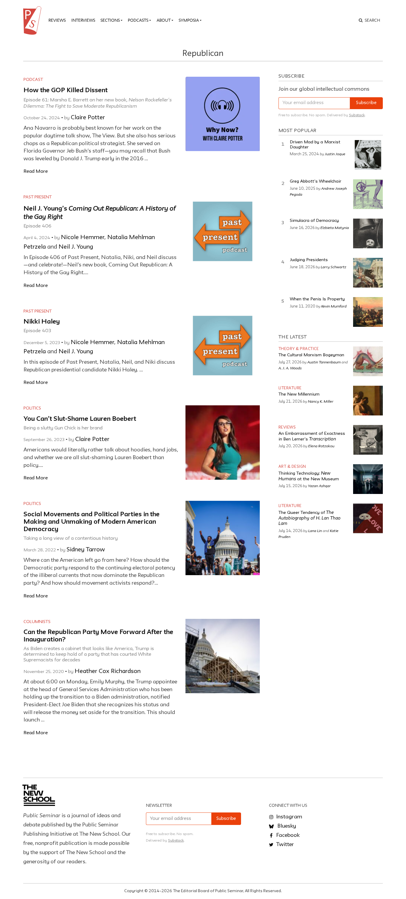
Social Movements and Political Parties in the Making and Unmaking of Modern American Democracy (91, 522)
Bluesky (286, 826)
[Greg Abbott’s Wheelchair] (368, 194)
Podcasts (138, 20)
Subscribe (366, 103)
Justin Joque (335, 154)
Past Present (37, 197)
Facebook (287, 835)
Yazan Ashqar (319, 486)
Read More (35, 171)
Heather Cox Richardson (108, 671)
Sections (110, 20)
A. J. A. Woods (290, 368)
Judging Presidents (309, 260)
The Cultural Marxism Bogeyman (311, 355)
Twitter (284, 844)
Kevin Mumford (334, 306)
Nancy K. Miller (320, 401)
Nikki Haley (41, 322)
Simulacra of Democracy (314, 221)
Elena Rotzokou (321, 446)
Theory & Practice (298, 349)
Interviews (83, 20)
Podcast (33, 79)
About (164, 20)
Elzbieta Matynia (334, 227)
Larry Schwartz (333, 267)
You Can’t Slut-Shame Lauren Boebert (79, 419)
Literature (290, 388)
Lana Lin (315, 530)
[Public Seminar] (33, 20)
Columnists (37, 622)
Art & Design (292, 466)
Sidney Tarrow (86, 550)
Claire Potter (88, 117)
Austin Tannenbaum (324, 362)
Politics (32, 408)
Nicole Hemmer (82, 237)
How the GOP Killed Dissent (65, 90)
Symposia (189, 20)
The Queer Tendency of (309, 518)
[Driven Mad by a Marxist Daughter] (368, 155)
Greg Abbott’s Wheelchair (315, 181)
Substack (357, 115)
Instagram (288, 817)
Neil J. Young (76, 247)
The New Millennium (299, 394)
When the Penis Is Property (317, 299)
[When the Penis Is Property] (368, 312)
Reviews (57, 20)
